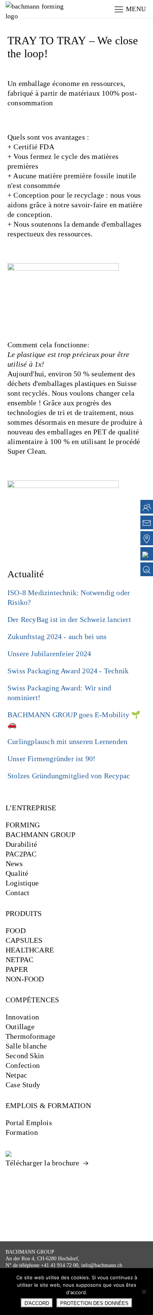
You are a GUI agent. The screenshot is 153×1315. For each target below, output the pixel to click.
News (14, 863)
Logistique (22, 883)
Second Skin (25, 1055)
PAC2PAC (21, 854)
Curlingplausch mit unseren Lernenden (67, 741)
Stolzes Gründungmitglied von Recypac (68, 776)
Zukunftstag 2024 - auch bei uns (57, 636)
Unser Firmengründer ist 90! (51, 758)
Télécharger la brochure (43, 1163)
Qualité (17, 873)
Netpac (16, 1075)
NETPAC (19, 959)
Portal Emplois (29, 1122)
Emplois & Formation (48, 1105)
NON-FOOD (25, 979)
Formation (22, 1132)
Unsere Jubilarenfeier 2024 (49, 653)
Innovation (22, 1017)
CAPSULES (24, 940)
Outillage (20, 1026)
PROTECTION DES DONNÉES (94, 1303)
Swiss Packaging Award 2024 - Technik (67, 671)
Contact (17, 892)
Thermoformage (31, 1036)
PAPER (17, 969)
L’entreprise (31, 808)
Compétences (32, 1000)
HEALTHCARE (30, 950)
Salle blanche (26, 1046)
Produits (24, 913)
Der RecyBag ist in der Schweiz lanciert (69, 619)
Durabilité (21, 844)
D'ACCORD (37, 1303)
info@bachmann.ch (101, 1265)
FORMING (23, 825)
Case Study (23, 1085)
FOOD (16, 930)
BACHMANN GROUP (40, 834)
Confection (23, 1065)
